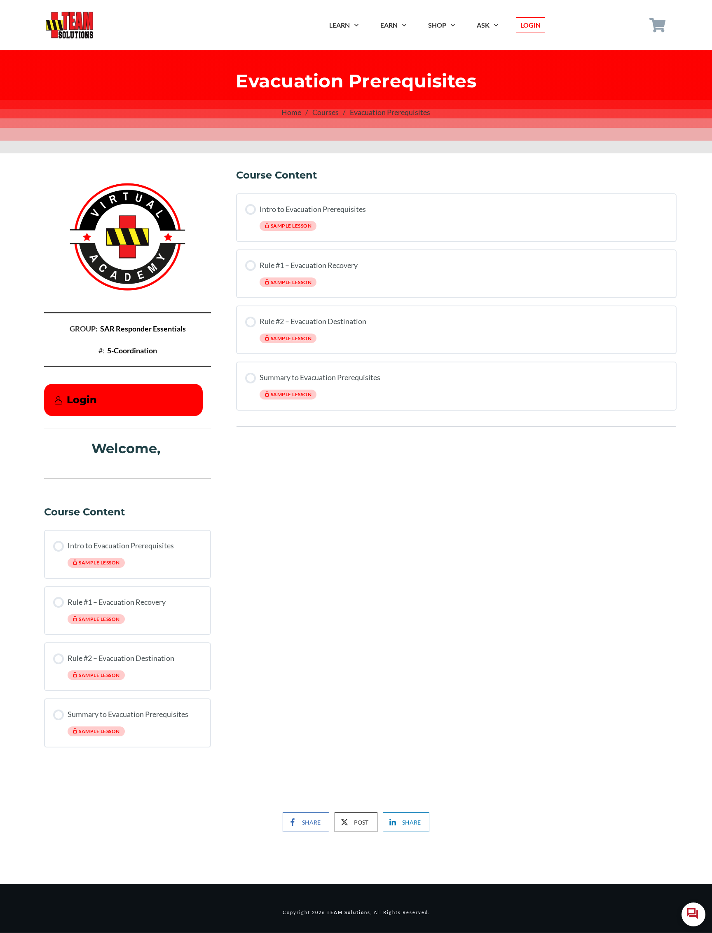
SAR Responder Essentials (143, 328)
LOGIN (530, 25)
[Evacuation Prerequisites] (127, 237)
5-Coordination (132, 350)
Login (82, 400)
